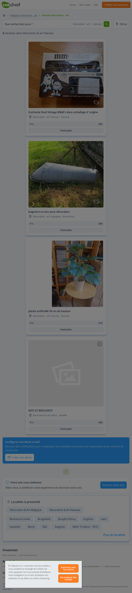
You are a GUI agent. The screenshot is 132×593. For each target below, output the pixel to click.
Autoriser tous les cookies (68, 568)
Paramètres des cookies (68, 578)
